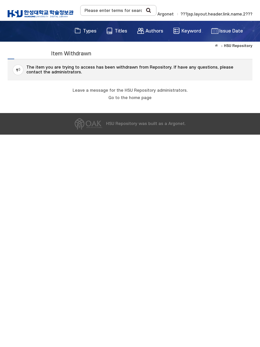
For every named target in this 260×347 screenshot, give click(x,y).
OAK (41, 13)
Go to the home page (130, 98)
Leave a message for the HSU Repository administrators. (130, 90)
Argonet (165, 14)
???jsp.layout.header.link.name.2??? (216, 14)
